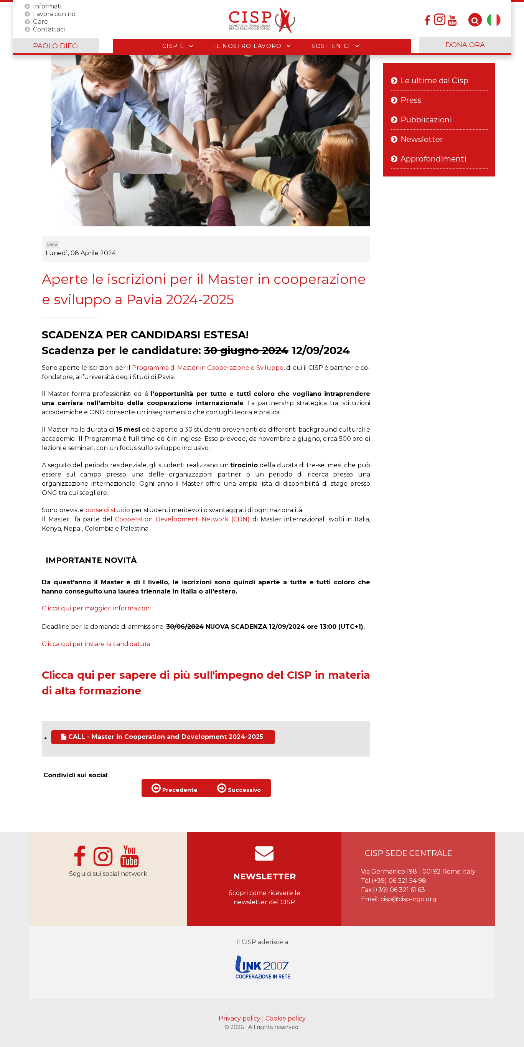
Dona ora (465, 45)
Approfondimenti (433, 158)
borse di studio (108, 510)
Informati (47, 6)
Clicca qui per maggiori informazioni (96, 608)
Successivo (243, 789)
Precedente (179, 789)
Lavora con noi (55, 13)
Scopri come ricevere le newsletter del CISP (264, 897)
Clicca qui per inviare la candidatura (96, 644)
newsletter (264, 876)
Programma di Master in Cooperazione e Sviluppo (207, 367)
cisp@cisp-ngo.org (409, 899)
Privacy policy (240, 1018)
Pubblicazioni (426, 119)
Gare (40, 21)
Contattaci (49, 29)
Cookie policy (285, 1018)
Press (411, 100)
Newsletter (421, 139)
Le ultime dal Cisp (434, 80)
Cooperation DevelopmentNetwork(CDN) (182, 519)
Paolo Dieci (56, 46)
